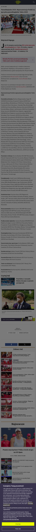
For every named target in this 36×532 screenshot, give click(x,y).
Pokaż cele (18, 529)
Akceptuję (17, 524)
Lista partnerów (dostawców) (11, 519)
